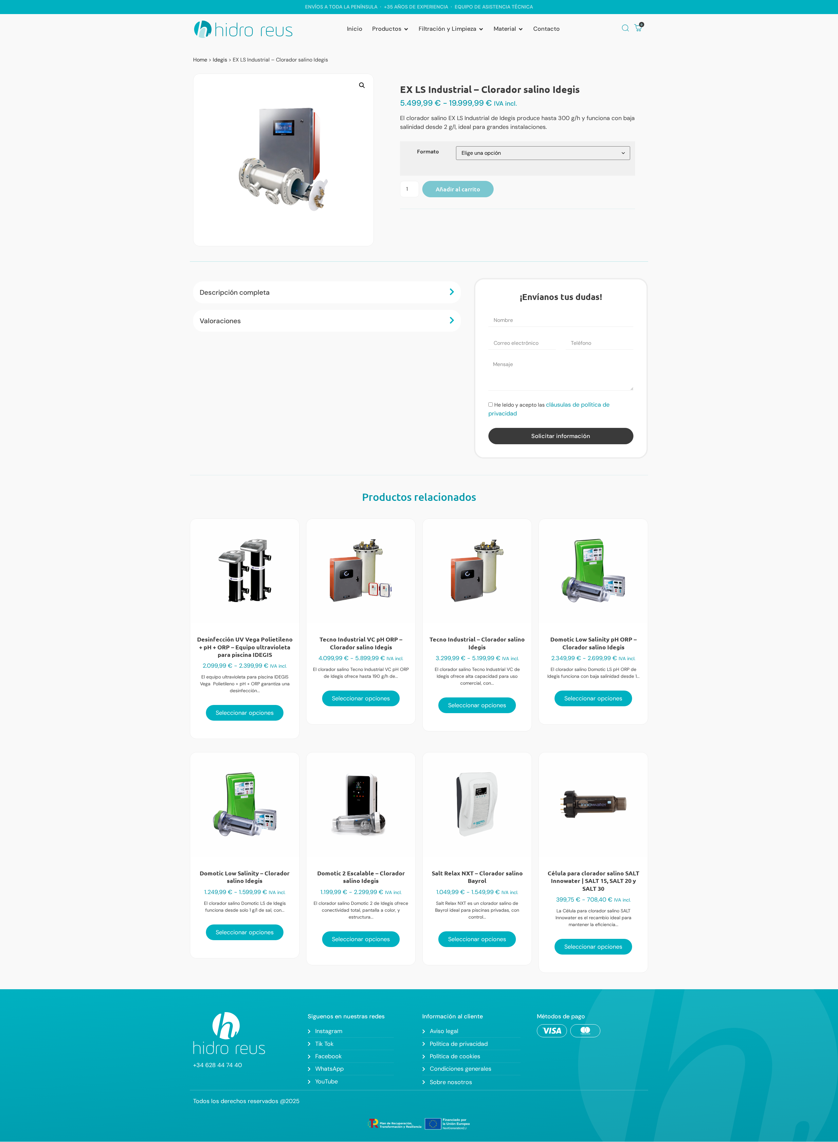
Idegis (220, 59)
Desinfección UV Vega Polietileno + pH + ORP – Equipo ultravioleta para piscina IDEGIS (245, 646)
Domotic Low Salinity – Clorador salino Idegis (245, 876)
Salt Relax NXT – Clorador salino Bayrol (477, 876)
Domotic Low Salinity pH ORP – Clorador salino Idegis (593, 642)
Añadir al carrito (458, 189)
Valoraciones (220, 320)
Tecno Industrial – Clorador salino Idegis (477, 642)
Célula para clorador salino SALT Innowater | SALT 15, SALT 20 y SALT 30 (593, 880)
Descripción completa (235, 292)
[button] (390, 29)
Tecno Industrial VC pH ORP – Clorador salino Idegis (360, 642)
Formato (428, 151)
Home (200, 59)
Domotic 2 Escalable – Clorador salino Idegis (361, 876)
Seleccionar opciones (245, 713)
